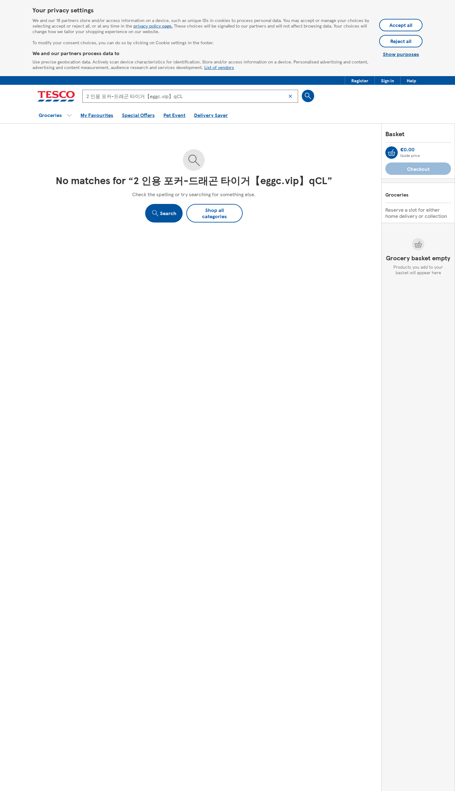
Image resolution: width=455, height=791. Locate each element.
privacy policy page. (153, 26)
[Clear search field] (290, 96)
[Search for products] (308, 96)
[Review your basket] (391, 152)
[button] (360, 80)
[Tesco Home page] (56, 96)
